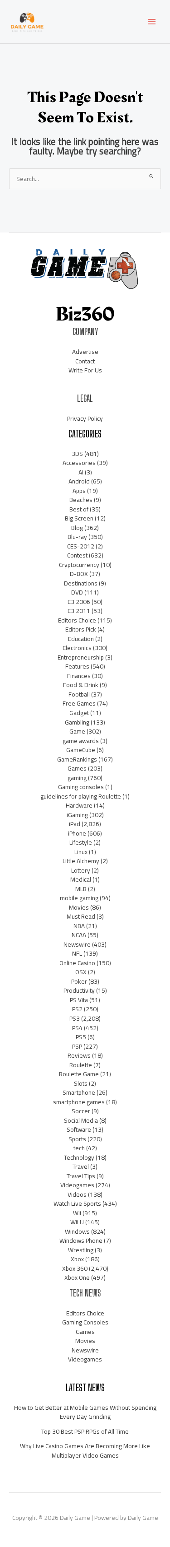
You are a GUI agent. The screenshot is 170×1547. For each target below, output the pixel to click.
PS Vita (79, 1000)
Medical (80, 879)
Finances (79, 676)
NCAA (79, 935)
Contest (77, 555)
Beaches (80, 500)
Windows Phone (80, 1240)
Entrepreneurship (81, 657)
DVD (77, 592)
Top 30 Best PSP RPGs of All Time (85, 1431)
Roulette (80, 1065)
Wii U (77, 1222)
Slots (80, 1083)
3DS (77, 454)
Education (81, 639)
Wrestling (80, 1250)
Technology (79, 1157)
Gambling (77, 722)
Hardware (79, 805)
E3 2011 (79, 611)
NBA (79, 926)
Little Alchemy (81, 861)
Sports (77, 1139)
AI (80, 472)
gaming (77, 778)
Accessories (79, 463)
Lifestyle (80, 842)
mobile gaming (79, 898)
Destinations (80, 583)
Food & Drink (80, 685)
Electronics (77, 648)
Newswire (77, 944)
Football (79, 694)
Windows (77, 1231)
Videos (77, 1194)
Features (77, 666)
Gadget (79, 713)
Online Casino (77, 963)
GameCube (80, 750)
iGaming (77, 815)
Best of (78, 509)
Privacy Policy (85, 418)
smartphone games (79, 1102)
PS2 (77, 1009)
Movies (79, 907)
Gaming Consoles (85, 1322)
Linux (80, 852)
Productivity (79, 990)
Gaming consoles (81, 787)
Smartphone (79, 1092)
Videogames (77, 1185)
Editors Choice (77, 620)
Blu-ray (77, 537)
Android (79, 481)
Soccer (81, 1111)
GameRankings (77, 759)
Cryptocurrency (79, 565)
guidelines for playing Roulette (80, 796)
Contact (85, 361)
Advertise (85, 352)
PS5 (81, 1037)
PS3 (74, 1018)
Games (77, 768)
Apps (79, 491)
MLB (81, 889)
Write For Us (85, 370)
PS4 (77, 1028)
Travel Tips (81, 1176)
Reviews (79, 1055)
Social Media (81, 1120)
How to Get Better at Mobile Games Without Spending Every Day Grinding (85, 1412)
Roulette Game (79, 1074)
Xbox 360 (74, 1268)
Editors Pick (80, 629)
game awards (81, 741)
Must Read (81, 916)
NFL (77, 953)
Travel (81, 1166)
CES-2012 (80, 546)
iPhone (77, 833)
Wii (77, 1213)
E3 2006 (79, 602)
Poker (79, 981)
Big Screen (79, 518)
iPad (74, 824)
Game (77, 731)
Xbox (77, 1259)
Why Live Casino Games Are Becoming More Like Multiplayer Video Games (85, 1450)
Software (79, 1129)
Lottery (80, 870)
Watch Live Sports (77, 1203)
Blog (77, 528)
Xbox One (77, 1277)
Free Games (79, 703)
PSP (77, 1046)
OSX (81, 972)
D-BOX (79, 574)
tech (79, 1148)
